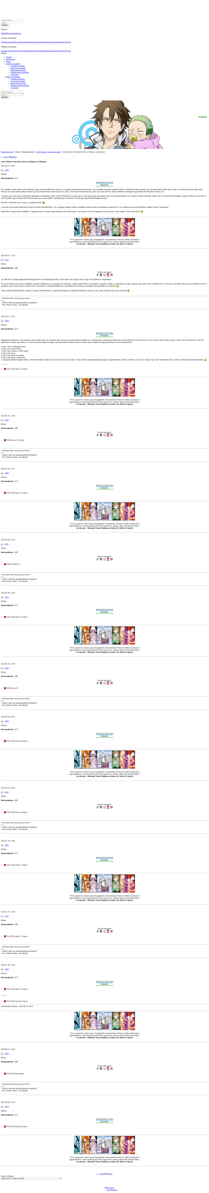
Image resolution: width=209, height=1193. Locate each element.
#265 (7, 792)
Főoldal (4, 33)
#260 (7, 473)
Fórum (18, 33)
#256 (7, 170)
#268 (7, 969)
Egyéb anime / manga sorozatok (48, 152)
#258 (7, 321)
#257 (7, 260)
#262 (7, 597)
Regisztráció (11, 33)
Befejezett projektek (37, 42)
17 (8, 157)
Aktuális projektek (8, 42)
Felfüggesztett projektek (54, 42)
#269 (7, 1054)
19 (12, 157)
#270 (7, 1107)
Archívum (67, 42)
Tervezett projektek (22, 42)
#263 (7, 668)
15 (4, 157)
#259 (7, 420)
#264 (7, 721)
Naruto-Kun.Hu (7, 152)
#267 (7, 916)
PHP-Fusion (109, 1188)
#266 (7, 845)
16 (6, 157)
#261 (7, 544)
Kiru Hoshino (112, 1190)
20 (14, 157)
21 (16, 157)
